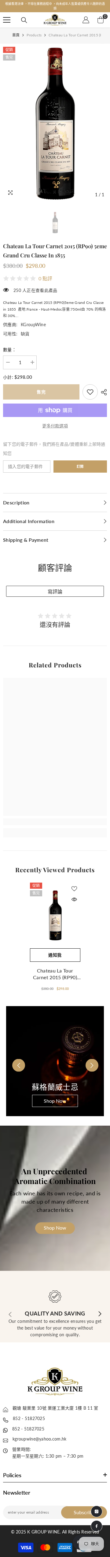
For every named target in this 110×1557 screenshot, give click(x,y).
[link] (90, 387)
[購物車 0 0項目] (100, 15)
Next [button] (87, 1056)
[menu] (6, 15)
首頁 (16, 30)
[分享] (102, 387)
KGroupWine (33, 320)
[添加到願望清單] (74, 884)
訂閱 (80, 462)
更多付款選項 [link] (55, 421)
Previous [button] (14, 1056)
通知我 (55, 950)
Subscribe (84, 1508)
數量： (9, 345)
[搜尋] (24, 15)
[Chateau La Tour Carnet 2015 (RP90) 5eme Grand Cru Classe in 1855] (55, 911)
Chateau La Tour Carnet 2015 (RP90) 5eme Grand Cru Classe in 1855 (55, 969)
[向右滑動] (99, 1309)
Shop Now (55, 1096)
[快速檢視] (74, 894)
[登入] (85, 15)
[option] (55, 4)
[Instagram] (96, 1511)
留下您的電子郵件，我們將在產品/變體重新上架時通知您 (54, 444)
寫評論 (55, 587)
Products (34, 30)
